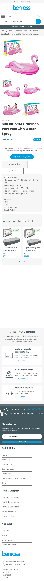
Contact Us (7, 464)
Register (5, 531)
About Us (6, 460)
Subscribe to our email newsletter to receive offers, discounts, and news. (21, 430)
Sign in (4, 535)
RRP (4, 140)
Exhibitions (6, 474)
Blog (4, 483)
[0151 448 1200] (10, 16)
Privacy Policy (8, 516)
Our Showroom (8, 469)
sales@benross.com (15, 561)
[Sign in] (38, 16)
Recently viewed (9, 545)
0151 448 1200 (19, 565)
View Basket (7, 540)
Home (3, 31)
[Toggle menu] (3, 16)
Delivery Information (11, 498)
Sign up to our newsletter (22, 1)
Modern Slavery (9, 512)
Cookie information (10, 502)
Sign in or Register (22, 157)
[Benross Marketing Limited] (22, 554)
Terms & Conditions (10, 507)
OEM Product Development (14, 478)
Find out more (20, 361)
